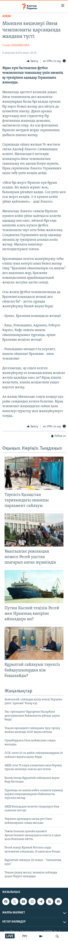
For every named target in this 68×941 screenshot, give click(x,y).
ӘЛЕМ (6, 16)
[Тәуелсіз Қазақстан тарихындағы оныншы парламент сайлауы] (34, 473)
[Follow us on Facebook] (5, 901)
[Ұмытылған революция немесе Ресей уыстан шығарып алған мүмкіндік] (34, 530)
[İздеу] (57, 936)
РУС (24, 936)
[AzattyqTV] (40, 936)
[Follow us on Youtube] (23, 901)
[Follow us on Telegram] (40, 901)
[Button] (32, 61)
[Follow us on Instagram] (32, 901)
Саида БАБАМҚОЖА (15, 45)
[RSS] (49, 901)
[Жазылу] (58, 901)
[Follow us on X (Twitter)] (14, 901)
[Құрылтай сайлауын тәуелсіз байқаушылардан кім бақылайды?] (34, 643)
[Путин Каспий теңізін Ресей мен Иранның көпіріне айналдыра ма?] (34, 586)
